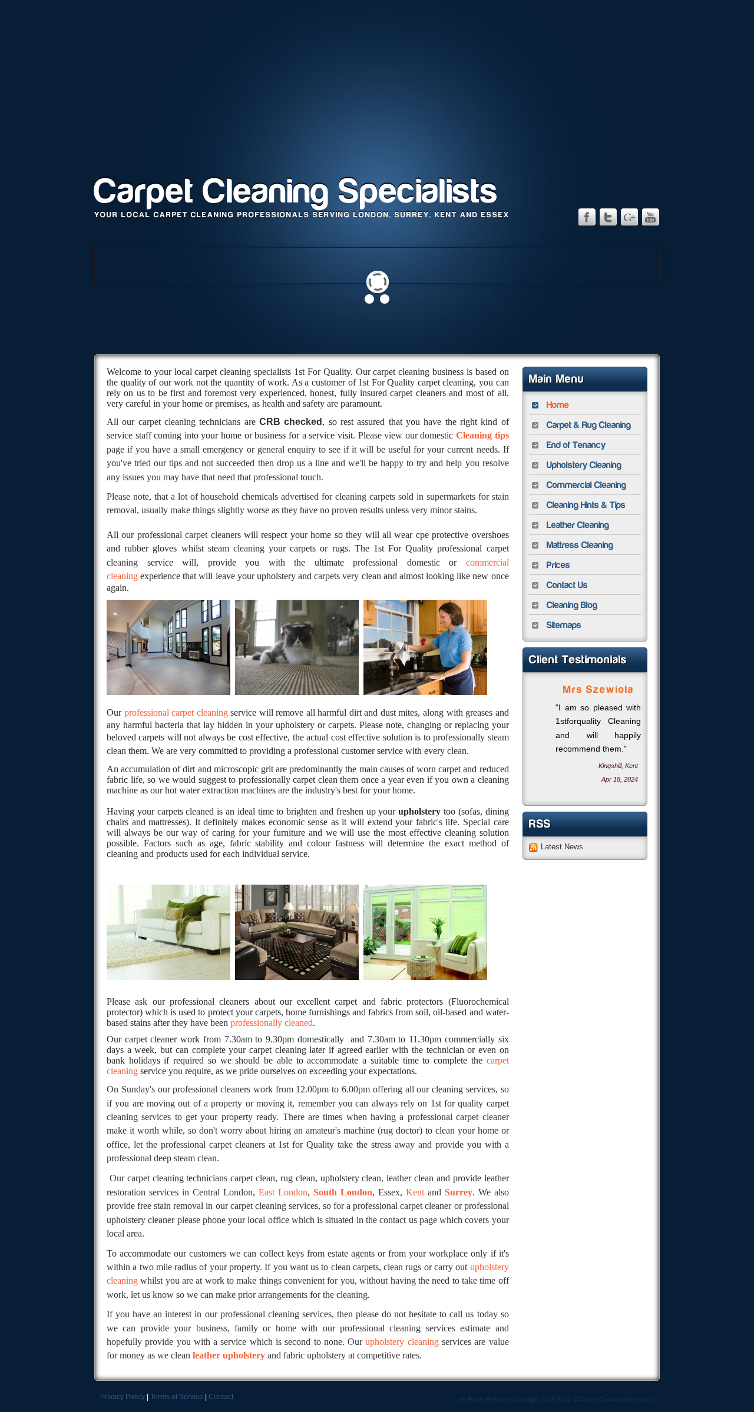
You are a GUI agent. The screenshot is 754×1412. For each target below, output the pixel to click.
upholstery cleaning (401, 1342)
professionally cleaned (271, 1023)
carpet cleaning (199, 712)
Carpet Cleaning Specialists (296, 191)
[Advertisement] (377, 82)
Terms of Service (176, 1397)
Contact (221, 1397)
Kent (415, 1192)
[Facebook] (586, 216)
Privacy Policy (122, 1397)
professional (148, 712)
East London (283, 1192)
